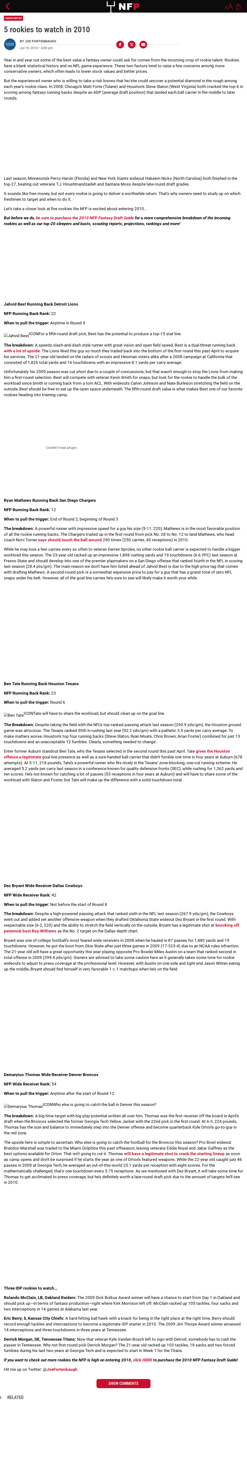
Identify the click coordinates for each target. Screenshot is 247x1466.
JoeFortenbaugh (62, 1369)
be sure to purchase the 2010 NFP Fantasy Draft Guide (85, 217)
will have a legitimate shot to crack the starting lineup (174, 1153)
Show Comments (123, 1383)
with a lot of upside (22, 350)
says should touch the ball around (70, 539)
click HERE (142, 1360)
